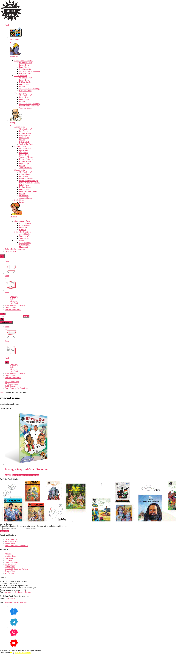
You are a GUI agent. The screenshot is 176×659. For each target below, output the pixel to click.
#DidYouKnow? (25, 63)
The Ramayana (20, 93)
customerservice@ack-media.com (18, 592)
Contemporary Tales (22, 221)
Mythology (14, 297)
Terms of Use (10, 571)
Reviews (22, 230)
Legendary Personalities (28, 191)
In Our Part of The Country (29, 183)
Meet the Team (10, 556)
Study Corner (19, 200)
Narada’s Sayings (25, 69)
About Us (8, 554)
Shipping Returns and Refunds (16, 569)
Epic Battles (23, 151)
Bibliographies (24, 225)
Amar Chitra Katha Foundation (16, 388)
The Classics (19, 240)
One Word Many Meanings (29, 71)
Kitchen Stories (25, 133)
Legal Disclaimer (11, 562)
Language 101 (24, 135)
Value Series (23, 238)
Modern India (19, 170)
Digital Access (10, 251)
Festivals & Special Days (28, 181)
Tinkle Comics (10, 386)
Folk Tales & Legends (22, 232)
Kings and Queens (26, 159)
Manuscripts (23, 247)
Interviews (23, 228)
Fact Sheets (23, 131)
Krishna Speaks (25, 82)
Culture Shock (24, 174)
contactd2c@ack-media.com (16, 602)
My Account (9, 573)
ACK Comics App (12, 382)
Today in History (25, 168)
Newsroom (9, 558)
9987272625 (11, 598)
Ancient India (19, 127)
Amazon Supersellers (13, 310)
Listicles (22, 86)
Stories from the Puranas (23, 61)
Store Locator (10, 567)
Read (7, 25)
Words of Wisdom (26, 157)
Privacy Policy (10, 565)
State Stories (23, 196)
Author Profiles (25, 223)
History (12, 299)
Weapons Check (25, 73)
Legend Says (24, 67)
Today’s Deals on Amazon (15, 249)
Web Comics (14, 303)
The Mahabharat (20, 76)
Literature (13, 301)
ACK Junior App (11, 384)
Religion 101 (24, 142)
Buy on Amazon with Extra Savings (25, 475)
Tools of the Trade (26, 144)
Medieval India (20, 146)
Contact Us (9, 560)
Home (7, 261)
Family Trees (24, 65)
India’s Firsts (24, 185)
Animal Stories (24, 234)
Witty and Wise (25, 236)
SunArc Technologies (23, 653)
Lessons (22, 202)
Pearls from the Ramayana (29, 106)
